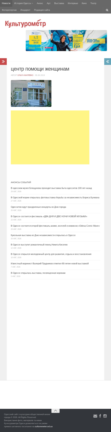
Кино (84, 3)
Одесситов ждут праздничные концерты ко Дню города (38, 207)
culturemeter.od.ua (44, 426)
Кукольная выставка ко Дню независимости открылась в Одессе (43, 235)
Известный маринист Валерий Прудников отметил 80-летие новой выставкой (50, 263)
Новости (6, 3)
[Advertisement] (50, 137)
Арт (48, 3)
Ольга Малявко (25, 75)
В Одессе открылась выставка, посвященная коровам (38, 273)
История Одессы (22, 3)
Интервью (73, 3)
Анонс (40, 3)
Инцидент (25, 10)
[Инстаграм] (105, 416)
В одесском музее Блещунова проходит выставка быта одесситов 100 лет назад (51, 188)
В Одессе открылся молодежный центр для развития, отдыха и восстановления (51, 254)
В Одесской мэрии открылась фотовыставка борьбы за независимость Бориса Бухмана (55, 197)
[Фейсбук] (100, 416)
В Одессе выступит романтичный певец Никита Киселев (39, 245)
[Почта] (95, 416)
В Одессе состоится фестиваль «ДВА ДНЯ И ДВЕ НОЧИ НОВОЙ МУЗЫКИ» (49, 216)
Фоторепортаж (9, 10)
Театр (93, 3)
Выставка (59, 3)
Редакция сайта (42, 10)
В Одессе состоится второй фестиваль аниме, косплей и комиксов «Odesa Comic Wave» (55, 226)
